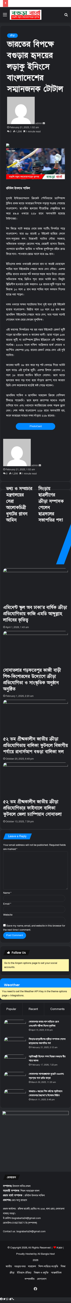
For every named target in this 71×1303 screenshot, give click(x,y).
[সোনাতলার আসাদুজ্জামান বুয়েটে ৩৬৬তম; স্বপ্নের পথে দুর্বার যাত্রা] (15, 1079)
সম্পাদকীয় (30, 1279)
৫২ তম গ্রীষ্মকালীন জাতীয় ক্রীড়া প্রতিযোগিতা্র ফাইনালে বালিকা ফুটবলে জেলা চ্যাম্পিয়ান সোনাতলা (32, 808)
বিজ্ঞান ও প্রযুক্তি (41, 1272)
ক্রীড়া (12, 35)
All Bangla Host (46, 1254)
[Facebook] (1, 1299)
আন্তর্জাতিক (56, 1272)
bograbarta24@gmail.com (31, 1231)
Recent (33, 1009)
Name (7, 893)
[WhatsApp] (7, 1299)
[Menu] (5, 16)
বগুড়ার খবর (19, 1266)
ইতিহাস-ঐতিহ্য (24, 1272)
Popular (11, 1009)
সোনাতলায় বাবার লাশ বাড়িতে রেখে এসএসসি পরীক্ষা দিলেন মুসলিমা (44, 1024)
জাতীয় (9, 1266)
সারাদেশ (32, 1266)
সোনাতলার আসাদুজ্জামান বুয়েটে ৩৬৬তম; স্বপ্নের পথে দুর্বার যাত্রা (46, 1076)
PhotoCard (36, 426)
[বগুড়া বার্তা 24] (25, 15)
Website (7, 915)
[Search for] (66, 16)
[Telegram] (10, 1299)
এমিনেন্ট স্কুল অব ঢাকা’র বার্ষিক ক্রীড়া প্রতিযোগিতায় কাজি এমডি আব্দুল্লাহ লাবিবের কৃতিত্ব (35, 614)
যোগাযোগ (42, 1279)
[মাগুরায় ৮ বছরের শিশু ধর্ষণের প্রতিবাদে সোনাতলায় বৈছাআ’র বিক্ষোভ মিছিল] (15, 1096)
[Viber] (13, 1299)
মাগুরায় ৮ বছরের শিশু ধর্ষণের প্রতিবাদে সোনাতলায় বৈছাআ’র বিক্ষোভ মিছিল (45, 1093)
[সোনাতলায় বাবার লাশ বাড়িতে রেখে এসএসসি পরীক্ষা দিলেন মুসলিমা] (15, 1027)
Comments (57, 1009)
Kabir (60, 1247)
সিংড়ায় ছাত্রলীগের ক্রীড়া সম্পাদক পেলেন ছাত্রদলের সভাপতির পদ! (47, 1041)
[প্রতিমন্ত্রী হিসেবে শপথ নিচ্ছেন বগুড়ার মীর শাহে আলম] (15, 1062)
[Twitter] (4, 1299)
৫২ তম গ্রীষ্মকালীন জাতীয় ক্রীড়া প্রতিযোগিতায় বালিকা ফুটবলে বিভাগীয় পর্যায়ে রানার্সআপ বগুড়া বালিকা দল (35, 745)
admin (38, 123)
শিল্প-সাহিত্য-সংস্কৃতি (48, 1266)
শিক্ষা (63, 1266)
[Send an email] (44, 123)
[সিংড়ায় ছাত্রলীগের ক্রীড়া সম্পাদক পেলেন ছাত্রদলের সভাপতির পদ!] (15, 1044)
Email (7, 904)
